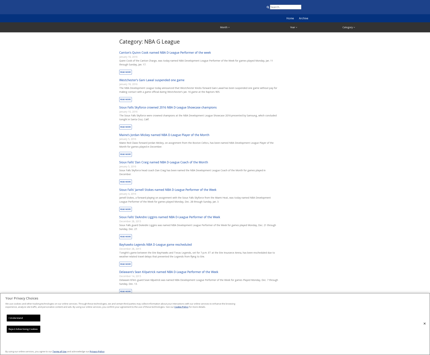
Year (293, 27)
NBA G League (240, 8)
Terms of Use (59, 351)
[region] (215, 324)
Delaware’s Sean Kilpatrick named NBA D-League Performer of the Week (168, 272)
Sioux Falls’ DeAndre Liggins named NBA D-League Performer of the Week (169, 217)
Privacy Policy (97, 351)
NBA (232, 8)
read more (125, 72)
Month (224, 27)
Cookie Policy (181, 306)
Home (290, 18)
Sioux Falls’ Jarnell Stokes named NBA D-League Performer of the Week (168, 190)
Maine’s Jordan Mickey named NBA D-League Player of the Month (164, 135)
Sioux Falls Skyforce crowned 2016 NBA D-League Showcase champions (168, 107)
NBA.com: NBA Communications (149, 7)
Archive (303, 18)
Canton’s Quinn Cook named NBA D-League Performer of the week (165, 52)
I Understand (16, 317)
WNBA (249, 8)
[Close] (424, 323)
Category (347, 27)
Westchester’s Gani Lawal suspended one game (151, 80)
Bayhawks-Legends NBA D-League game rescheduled (155, 244)
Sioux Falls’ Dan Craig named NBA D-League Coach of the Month (163, 162)
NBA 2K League (257, 8)
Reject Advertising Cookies (23, 329)
